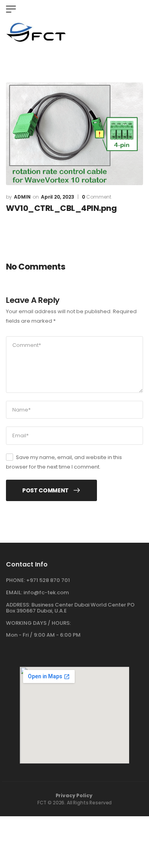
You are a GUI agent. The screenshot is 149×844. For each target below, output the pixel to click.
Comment (96, 197)
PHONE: (15, 580)
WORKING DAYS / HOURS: (38, 623)
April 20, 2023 (57, 196)
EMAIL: (14, 592)
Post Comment (45, 490)
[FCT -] (36, 32)
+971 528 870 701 (48, 580)
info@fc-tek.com (46, 592)
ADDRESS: (18, 605)
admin (22, 196)
